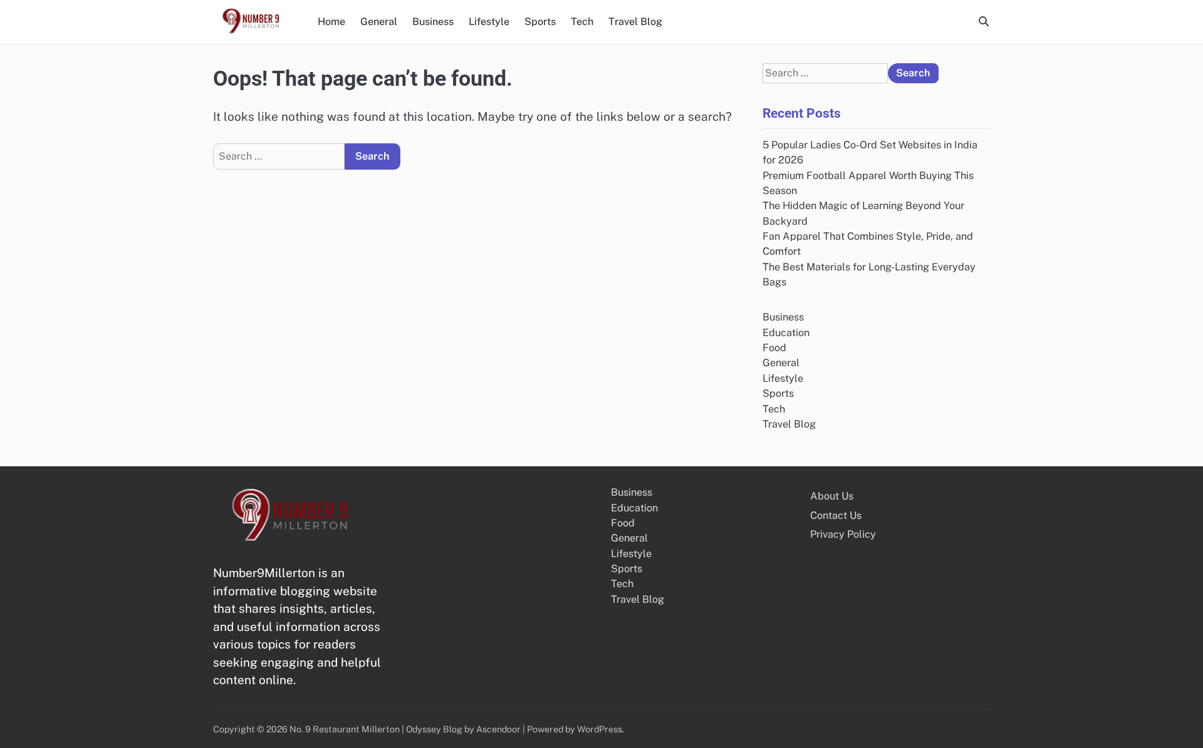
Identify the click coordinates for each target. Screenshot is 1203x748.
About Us (831, 496)
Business (433, 22)
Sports (540, 22)
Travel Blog (635, 22)
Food (774, 348)
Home (331, 22)
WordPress (599, 729)
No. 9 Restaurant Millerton (344, 729)
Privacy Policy (843, 534)
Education (786, 333)
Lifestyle (489, 22)
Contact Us (836, 515)
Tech (582, 22)
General (378, 22)
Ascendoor (498, 729)
